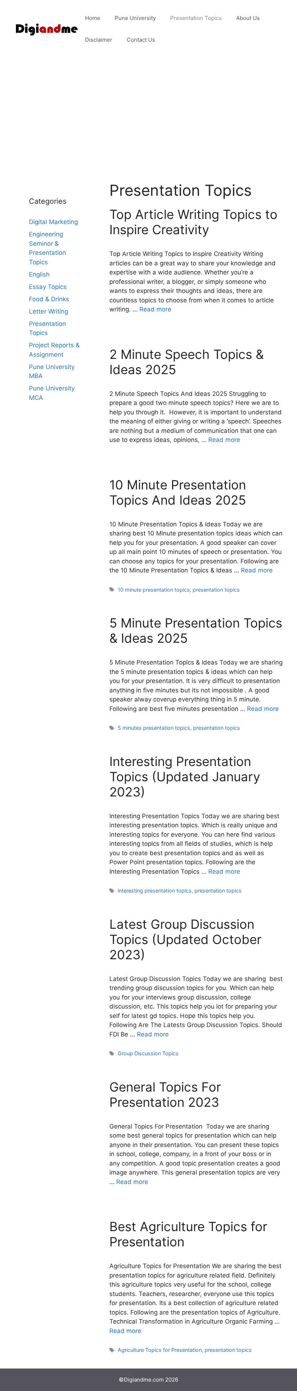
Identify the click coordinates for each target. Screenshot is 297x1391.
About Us (248, 18)
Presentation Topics (196, 18)
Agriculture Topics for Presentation (160, 1350)
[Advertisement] (148, 112)
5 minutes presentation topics (154, 728)
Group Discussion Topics (148, 1053)
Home (92, 18)
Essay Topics (48, 286)
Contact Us (141, 39)
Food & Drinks (49, 299)
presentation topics (216, 590)
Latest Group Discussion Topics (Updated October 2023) (185, 939)
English (39, 274)
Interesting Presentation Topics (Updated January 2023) (184, 776)
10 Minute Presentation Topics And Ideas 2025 (177, 492)
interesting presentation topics (155, 890)
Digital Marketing (53, 221)
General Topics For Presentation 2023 (165, 1094)
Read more (155, 309)
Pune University (135, 18)
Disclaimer (98, 39)
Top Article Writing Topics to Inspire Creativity (193, 222)
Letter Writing (48, 311)
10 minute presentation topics (154, 590)
